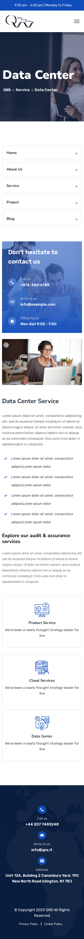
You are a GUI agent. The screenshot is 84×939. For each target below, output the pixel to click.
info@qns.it (41, 850)
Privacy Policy (28, 924)
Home (12, 152)
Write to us (42, 844)
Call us (42, 818)
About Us (14, 169)
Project (13, 202)
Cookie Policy (53, 924)
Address (42, 870)
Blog (10, 218)
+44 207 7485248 (42, 824)
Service (13, 185)
